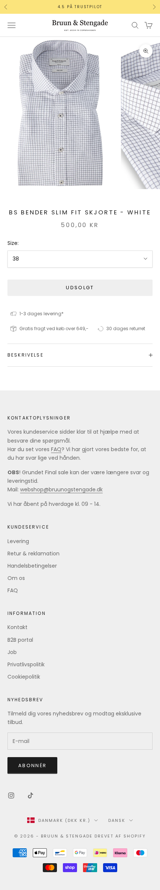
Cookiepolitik (23, 676)
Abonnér (32, 765)
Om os (16, 578)
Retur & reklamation (33, 553)
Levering (18, 541)
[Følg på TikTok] (30, 795)
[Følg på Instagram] (11, 795)
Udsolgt (80, 287)
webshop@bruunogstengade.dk (61, 489)
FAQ (56, 449)
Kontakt (17, 627)
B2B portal (20, 640)
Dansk (116, 820)
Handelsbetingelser (32, 566)
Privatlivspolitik (26, 664)
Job (12, 652)
